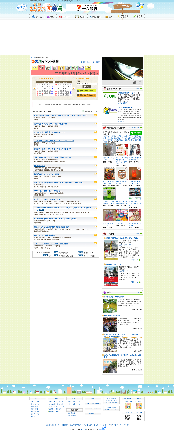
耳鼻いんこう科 (59, 406)
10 (45, 88)
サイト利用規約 (63, 425)
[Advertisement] (87, 37)
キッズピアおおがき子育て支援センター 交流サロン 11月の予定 (59, 182)
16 (42, 91)
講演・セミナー (36, 404)
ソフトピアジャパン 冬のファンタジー (48, 199)
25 (47, 93)
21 (37, 93)
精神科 (51, 411)
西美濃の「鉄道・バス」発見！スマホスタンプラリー (53, 149)
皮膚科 (51, 409)
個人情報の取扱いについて (79, 425)
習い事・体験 (35, 414)
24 (45, 93)
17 (45, 91)
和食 (69, 401)
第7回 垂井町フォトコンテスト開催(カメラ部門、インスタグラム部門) (60, 115)
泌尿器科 (58, 409)
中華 (79, 401)
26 (50, 93)
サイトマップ (124, 425)
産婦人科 (52, 404)
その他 (80, 404)
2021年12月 (63, 82)
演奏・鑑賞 (34, 409)
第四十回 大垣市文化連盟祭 (44, 235)
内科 (50, 401)
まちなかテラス (39, 166)
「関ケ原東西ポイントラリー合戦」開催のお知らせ (53, 157)
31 (68, 95)
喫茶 (74, 404)
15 (40, 91)
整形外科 (60, 404)
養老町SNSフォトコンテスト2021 (46, 174)
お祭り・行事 (35, 401)
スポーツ (33, 416)
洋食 (74, 401)
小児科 (61, 401)
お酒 (69, 404)
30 (42, 95)
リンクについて (105, 425)
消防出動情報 (72, 415)
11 (47, 88)
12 (50, 88)
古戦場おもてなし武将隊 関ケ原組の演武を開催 (51, 227)
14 (37, 91)
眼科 (50, 406)
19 (50, 91)
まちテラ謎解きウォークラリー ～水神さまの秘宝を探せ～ (55, 219)
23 (42, 93)
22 (40, 93)
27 (52, 93)
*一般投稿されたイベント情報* (89, 62)
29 (40, 95)
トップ (33, 57)
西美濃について (50, 425)
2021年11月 (45, 82)
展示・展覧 (34, 406)
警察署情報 (71, 413)
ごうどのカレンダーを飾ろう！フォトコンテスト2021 (54, 141)
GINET (83, 429)
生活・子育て (35, 411)
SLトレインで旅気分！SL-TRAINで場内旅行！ (51, 244)
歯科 (57, 411)
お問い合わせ (94, 425)
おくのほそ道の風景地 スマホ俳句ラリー (49, 132)
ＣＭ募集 (115, 425)
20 (52, 91)
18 (47, 91)
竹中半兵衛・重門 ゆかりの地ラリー (48, 191)
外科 (55, 401)
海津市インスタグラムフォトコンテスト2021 (50, 124)
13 (52, 88)
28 (37, 95)
